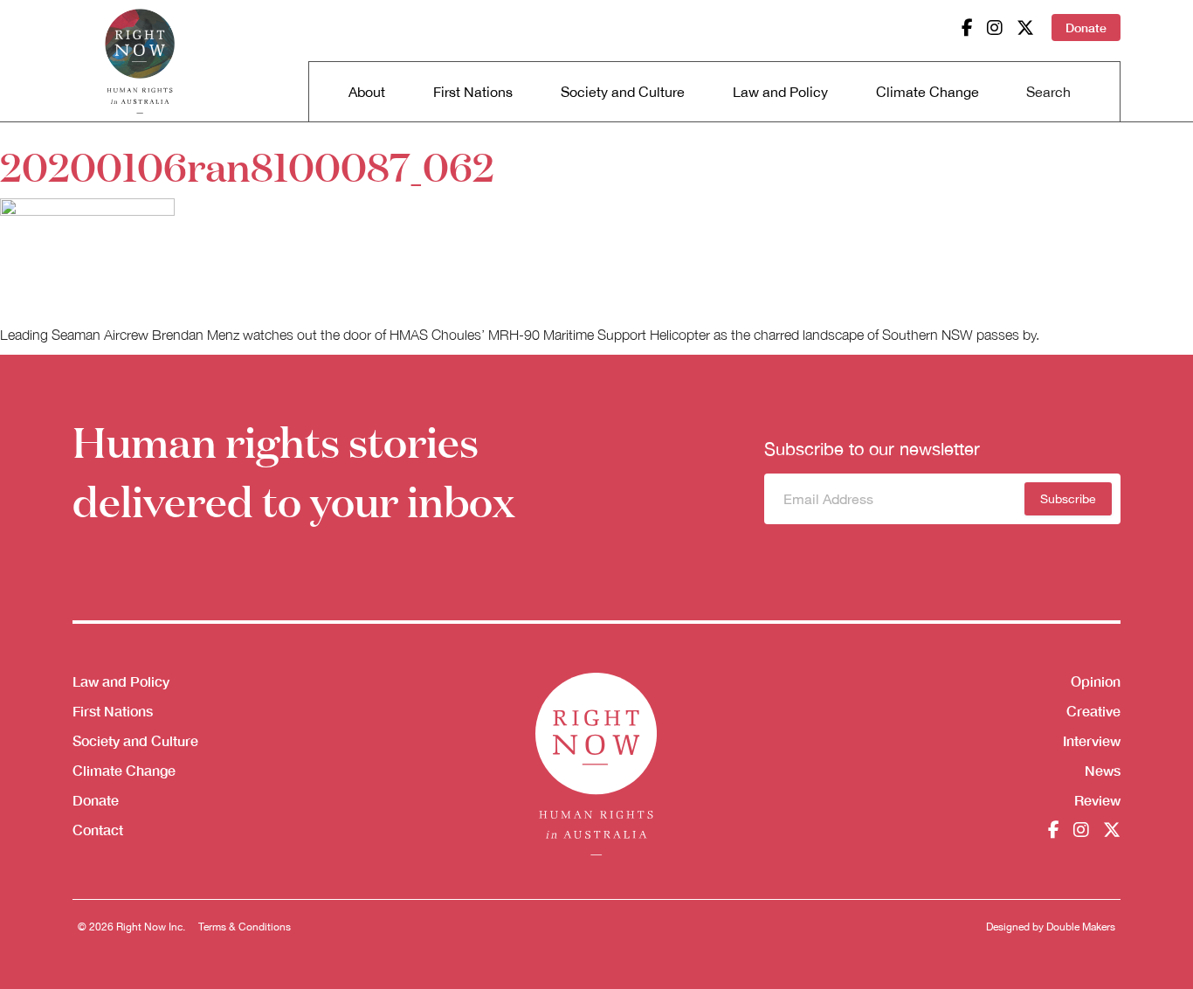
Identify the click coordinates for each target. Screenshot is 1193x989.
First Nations (473, 92)
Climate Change (927, 92)
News (1103, 770)
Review (1097, 800)
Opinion (1096, 681)
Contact (97, 829)
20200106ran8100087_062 (247, 165)
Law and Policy (780, 92)
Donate (1086, 27)
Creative (1093, 710)
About (366, 92)
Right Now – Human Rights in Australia (139, 61)
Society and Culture (623, 92)
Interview (1092, 740)
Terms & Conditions (244, 927)
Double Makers (1080, 927)
